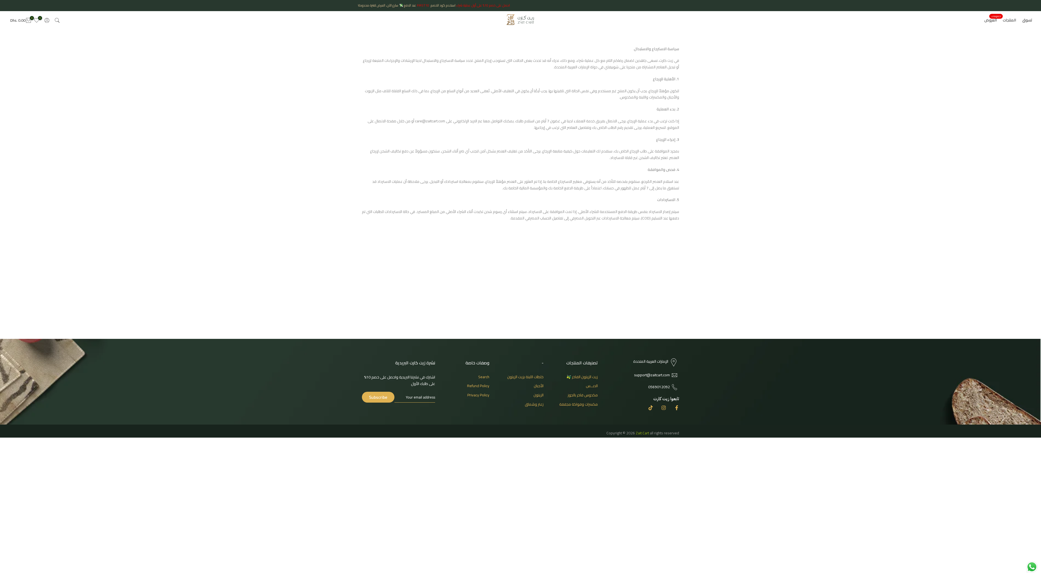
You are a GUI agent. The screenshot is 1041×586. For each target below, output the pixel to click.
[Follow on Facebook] (676, 408)
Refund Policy (478, 385)
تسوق (1027, 20)
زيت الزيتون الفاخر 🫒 (582, 376)
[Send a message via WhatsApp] (1032, 566)
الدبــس (592, 385)
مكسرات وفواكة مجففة (578, 404)
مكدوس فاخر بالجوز (583, 395)
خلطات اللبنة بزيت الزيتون (525, 376)
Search (483, 376)
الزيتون (539, 395)
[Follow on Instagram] (663, 408)
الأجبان (539, 385)
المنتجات (1009, 20)
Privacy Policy (478, 395)
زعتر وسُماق (534, 404)
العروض (992, 20)
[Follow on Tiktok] (650, 408)
